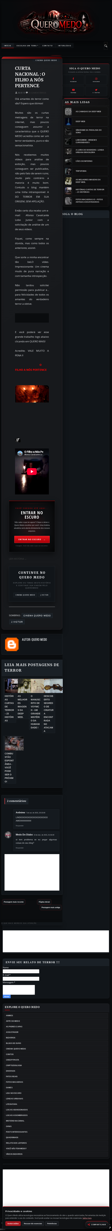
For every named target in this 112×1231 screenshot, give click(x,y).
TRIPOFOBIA (81, 171)
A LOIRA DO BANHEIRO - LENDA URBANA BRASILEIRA (90, 151)
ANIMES (9, 1016)
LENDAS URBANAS (14, 1099)
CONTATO (47, 45)
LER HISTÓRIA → (18, 559)
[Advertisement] (56, 1189)
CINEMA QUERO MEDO (46, 60)
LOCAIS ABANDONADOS (17, 1110)
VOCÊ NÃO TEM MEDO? (16, 1149)
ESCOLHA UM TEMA (25, 45)
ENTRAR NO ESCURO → (32, 539)
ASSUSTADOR (12, 1032)
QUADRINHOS (12, 1137)
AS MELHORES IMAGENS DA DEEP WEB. (22, 706)
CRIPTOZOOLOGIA (14, 1065)
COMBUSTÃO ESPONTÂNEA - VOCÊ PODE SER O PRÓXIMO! (9, 767)
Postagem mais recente (14, 902)
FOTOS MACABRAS (14, 1082)
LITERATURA (11, 1104)
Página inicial (44, 902)
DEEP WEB (80, 121)
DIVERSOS (10, 1071)
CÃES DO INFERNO (84, 161)
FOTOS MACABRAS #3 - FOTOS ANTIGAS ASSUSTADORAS (89, 201)
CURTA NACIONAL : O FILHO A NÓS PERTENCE (30, 76)
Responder (20, 826)
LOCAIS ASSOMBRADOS (17, 1115)
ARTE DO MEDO (13, 1021)
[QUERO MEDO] (56, 22)
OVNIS (9, 1126)
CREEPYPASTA (12, 1060)
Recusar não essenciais (33, 1223)
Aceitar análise (13, 1223)
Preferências (52, 1223)
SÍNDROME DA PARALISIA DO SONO (89, 131)
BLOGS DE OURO (13, 1043)
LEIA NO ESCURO (13, 1093)
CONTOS (10, 1054)
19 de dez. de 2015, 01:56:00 (44, 835)
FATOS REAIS (12, 1077)
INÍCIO (7, 45)
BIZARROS (10, 1038)
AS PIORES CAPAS (14, 1027)
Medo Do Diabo (24, 834)
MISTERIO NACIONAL (15, 1121)
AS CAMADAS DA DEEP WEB (88, 112)
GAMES (9, 1088)
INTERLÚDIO (64, 45)
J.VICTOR (44, 595)
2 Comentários (37, 92)
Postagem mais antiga (51, 907)
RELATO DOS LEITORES (16, 1143)
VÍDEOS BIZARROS (14, 1154)
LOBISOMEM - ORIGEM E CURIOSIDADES (86, 141)
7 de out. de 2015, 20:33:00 (35, 813)
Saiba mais (87, 1218)
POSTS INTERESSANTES (16, 1132)
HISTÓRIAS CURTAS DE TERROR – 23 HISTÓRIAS (90, 191)
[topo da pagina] (108, 1229)
